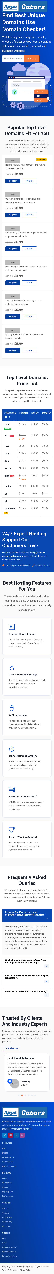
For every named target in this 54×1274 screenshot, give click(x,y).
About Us (6, 1208)
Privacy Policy (25, 1270)
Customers (7, 1217)
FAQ (4, 1238)
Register (13, 181)
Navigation (7, 1183)
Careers (5, 1213)
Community (7, 1222)
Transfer (29, 181)
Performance (7, 1196)
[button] (19, 1095)
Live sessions (8, 1157)
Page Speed (7, 1192)
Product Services (9, 1256)
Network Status (9, 1252)
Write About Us (11, 1048)
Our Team (6, 1226)
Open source (7, 1162)
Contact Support (9, 1247)
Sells (4, 1243)
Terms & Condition (10, 1270)
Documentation (9, 1166)
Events (5, 1153)
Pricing (5, 1178)
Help (4, 1148)
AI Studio (6, 1187)
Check (33, 59)
